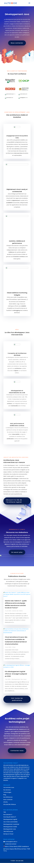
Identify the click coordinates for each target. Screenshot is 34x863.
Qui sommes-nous (8, 787)
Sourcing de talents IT (9, 817)
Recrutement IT (7, 814)
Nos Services (7, 790)
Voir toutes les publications (17, 699)
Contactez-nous (17, 750)
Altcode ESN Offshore (9, 804)
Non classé (23, 679)
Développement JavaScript (11, 824)
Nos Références (7, 797)
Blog (4, 794)
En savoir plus (17, 552)
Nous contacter (17, 43)
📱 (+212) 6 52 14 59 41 (9, 844)
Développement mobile (10, 826)
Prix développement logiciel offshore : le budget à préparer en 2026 (16, 674)
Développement (16, 679)
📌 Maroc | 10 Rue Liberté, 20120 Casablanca (16, 846)
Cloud (13, 647)
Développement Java (9, 829)
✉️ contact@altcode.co (10, 841)
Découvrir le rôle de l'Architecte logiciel (14, 501)
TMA (4, 812)
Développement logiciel (10, 819)
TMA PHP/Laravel (8, 831)
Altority (5, 802)
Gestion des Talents (17, 611)
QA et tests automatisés (10, 822)
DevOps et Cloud (8, 834)
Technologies (7, 792)
